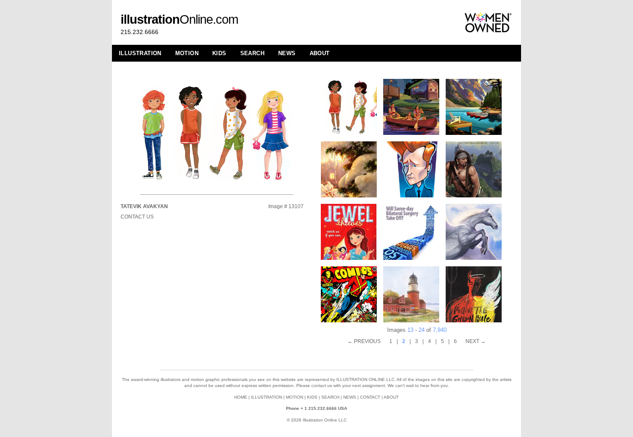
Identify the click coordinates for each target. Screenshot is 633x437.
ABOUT (320, 53)
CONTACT (370, 397)
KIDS (219, 53)
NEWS (287, 53)
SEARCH (252, 53)
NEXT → (475, 341)
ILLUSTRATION (140, 53)
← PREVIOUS (364, 341)
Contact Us (137, 217)
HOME (240, 397)
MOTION (187, 53)
